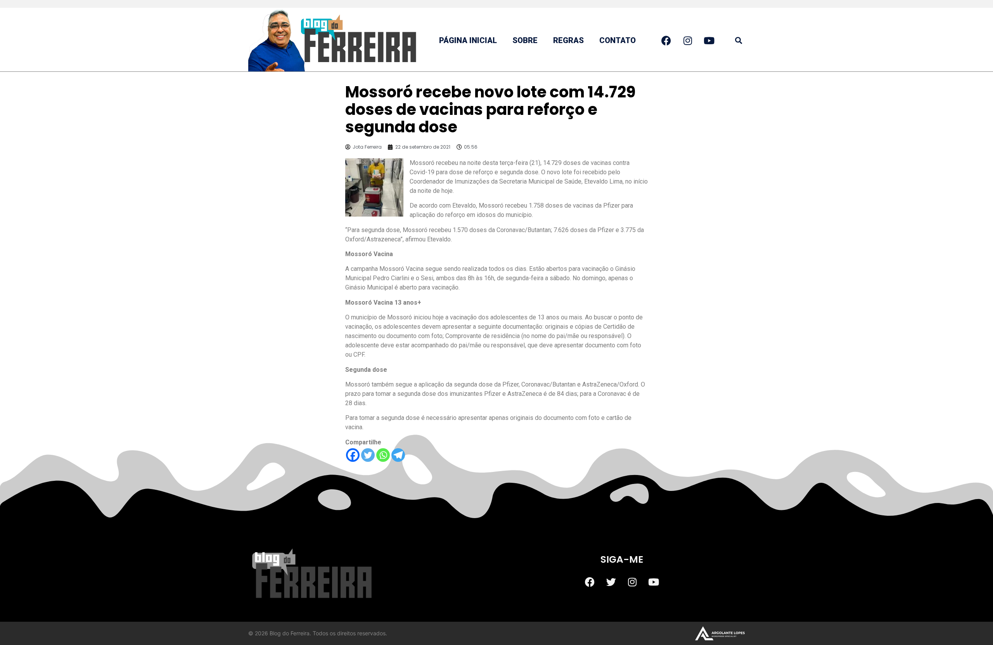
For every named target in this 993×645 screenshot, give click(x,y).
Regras (568, 40)
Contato (617, 40)
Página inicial (468, 40)
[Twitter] (368, 455)
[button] (738, 40)
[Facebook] (353, 455)
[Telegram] (398, 455)
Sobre (525, 40)
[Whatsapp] (383, 455)
